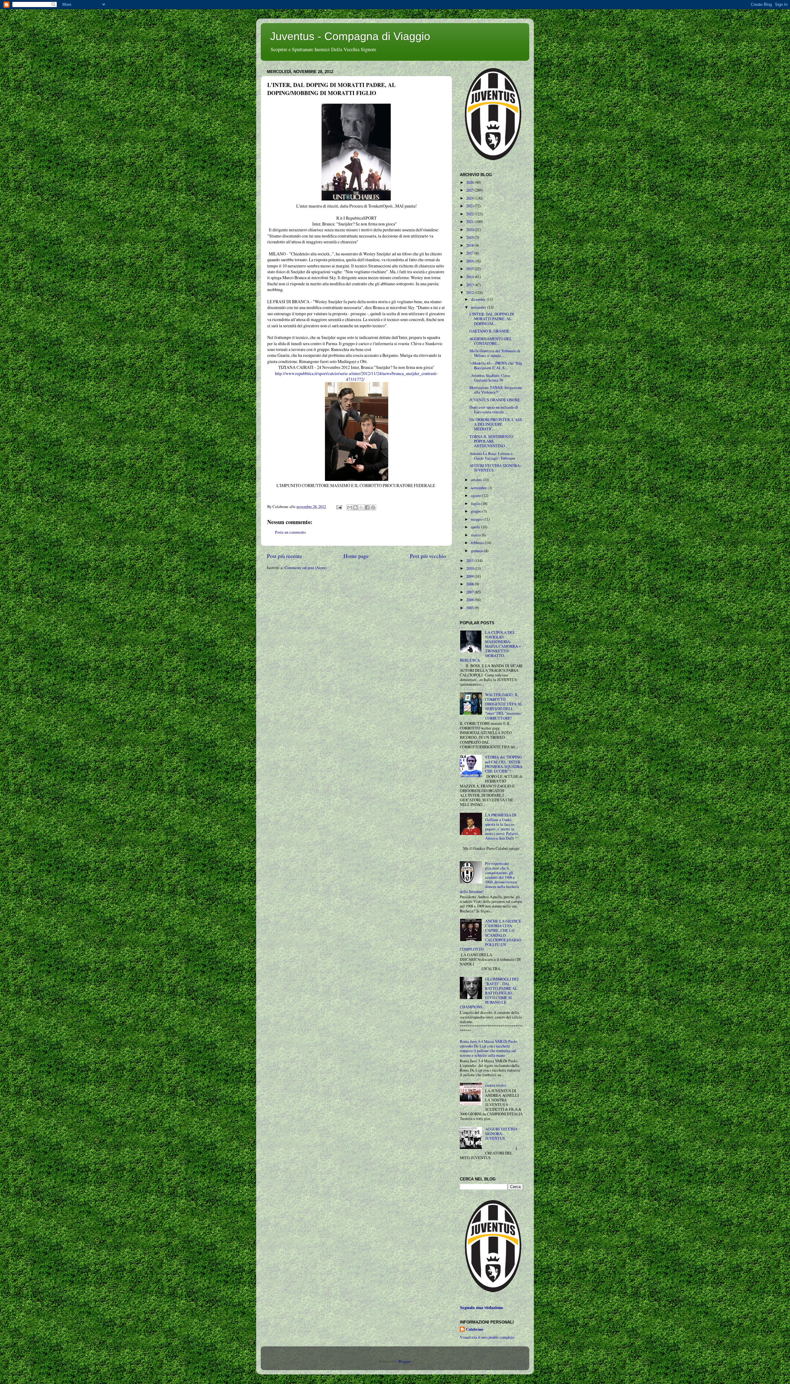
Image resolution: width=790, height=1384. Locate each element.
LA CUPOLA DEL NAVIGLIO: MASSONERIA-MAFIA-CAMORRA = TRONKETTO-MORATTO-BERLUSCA (490, 646)
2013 (470, 284)
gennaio (477, 550)
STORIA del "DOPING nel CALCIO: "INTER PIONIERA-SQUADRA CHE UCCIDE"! (503, 764)
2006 (470, 599)
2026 (470, 182)
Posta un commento (290, 532)
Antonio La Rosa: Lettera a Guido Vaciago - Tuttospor (492, 456)
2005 (470, 607)
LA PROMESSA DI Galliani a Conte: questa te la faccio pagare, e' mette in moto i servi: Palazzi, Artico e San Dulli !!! (502, 826)
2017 (470, 253)
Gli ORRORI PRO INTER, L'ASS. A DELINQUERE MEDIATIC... (496, 424)
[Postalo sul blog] (355, 507)
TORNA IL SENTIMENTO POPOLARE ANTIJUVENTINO (491, 441)
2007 (470, 592)
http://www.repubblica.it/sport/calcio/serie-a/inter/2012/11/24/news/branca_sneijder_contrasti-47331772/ (356, 376)
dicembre (479, 299)
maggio (477, 519)
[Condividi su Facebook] (367, 507)
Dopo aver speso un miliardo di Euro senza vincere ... (493, 410)
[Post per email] (339, 506)
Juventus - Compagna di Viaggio (350, 36)
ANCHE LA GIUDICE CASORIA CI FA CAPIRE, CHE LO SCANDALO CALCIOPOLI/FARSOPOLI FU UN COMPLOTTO (490, 935)
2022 (470, 214)
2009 (470, 576)
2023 (470, 206)
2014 (470, 276)
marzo (476, 535)
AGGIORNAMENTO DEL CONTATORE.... (490, 341)
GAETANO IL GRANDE (489, 331)
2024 (470, 198)
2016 (470, 261)
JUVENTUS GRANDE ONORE (494, 400)
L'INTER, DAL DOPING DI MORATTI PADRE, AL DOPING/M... (491, 319)
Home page (356, 556)
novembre (479, 307)
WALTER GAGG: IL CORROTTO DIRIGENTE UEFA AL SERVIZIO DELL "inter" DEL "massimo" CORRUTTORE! (504, 706)
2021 (470, 221)
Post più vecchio (428, 556)
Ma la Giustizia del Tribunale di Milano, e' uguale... (494, 353)
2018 (470, 245)
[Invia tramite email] (350, 507)
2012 (470, 292)
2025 (470, 190)
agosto (476, 495)
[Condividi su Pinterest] (373, 507)
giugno (476, 511)
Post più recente (284, 556)
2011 (470, 560)
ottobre (477, 479)
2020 (470, 229)
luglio (476, 503)
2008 (470, 584)
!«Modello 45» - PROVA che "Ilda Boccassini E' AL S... (495, 365)
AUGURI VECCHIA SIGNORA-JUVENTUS (495, 468)
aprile (476, 527)
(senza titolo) (495, 1085)
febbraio (478, 542)
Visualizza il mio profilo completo (487, 1337)
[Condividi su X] (361, 507)
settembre (479, 487)
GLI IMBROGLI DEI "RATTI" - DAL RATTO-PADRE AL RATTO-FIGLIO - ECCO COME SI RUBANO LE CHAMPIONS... (489, 993)
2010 (470, 568)
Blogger (404, 1361)
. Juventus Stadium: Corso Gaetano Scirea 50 (489, 378)
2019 (470, 237)
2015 (470, 268)
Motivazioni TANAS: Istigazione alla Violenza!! (495, 390)
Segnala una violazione (481, 1307)
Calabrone (475, 1329)
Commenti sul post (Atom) (305, 567)
